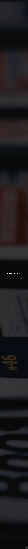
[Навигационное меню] (26, 1)
